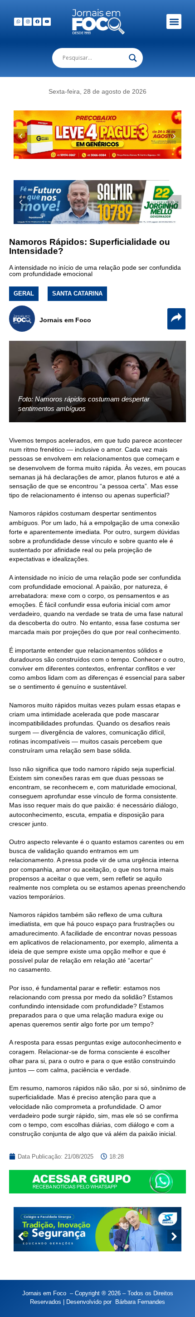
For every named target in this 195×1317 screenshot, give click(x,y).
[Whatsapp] (18, 22)
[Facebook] (37, 22)
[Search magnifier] (133, 58)
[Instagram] (28, 22)
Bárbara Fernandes (140, 1301)
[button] (173, 21)
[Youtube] (47, 22)
